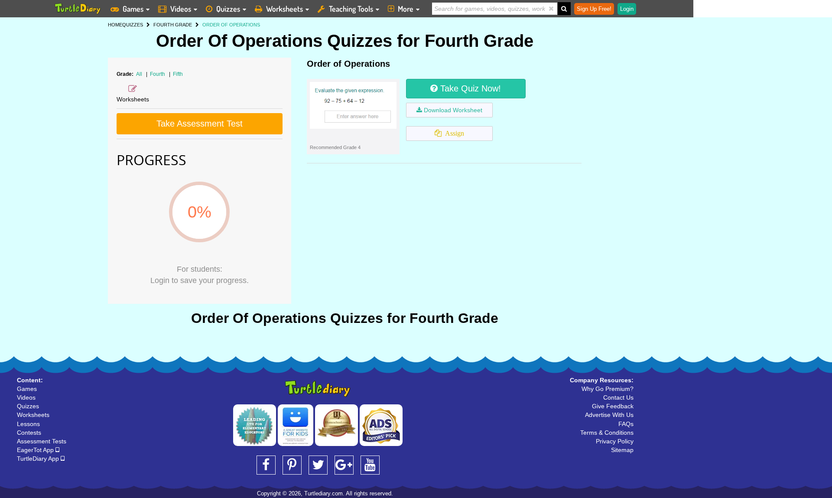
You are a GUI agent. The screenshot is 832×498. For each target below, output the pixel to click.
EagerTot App (36, 449)
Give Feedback (613, 406)
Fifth (178, 74)
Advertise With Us (609, 414)
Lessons (28, 423)
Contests (29, 432)
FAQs (626, 423)
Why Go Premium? (608, 388)
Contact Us (618, 397)
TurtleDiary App (39, 458)
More (405, 8)
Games (133, 8)
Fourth (158, 74)
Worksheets (284, 8)
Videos (181, 8)
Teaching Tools (351, 8)
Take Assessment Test (199, 123)
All (139, 74)
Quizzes (228, 8)
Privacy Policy (615, 441)
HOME (115, 24)
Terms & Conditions (607, 432)
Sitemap (622, 449)
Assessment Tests (41, 441)
